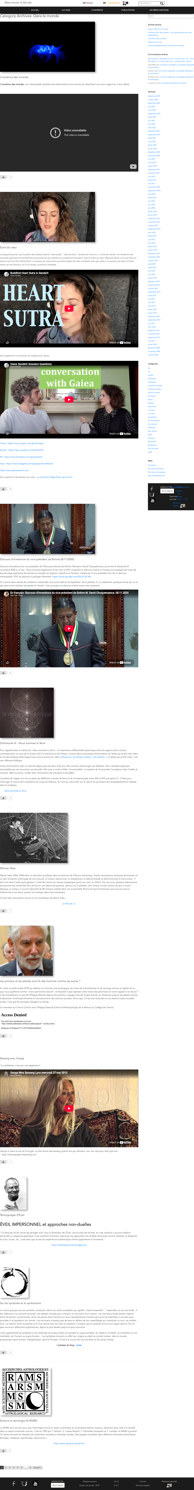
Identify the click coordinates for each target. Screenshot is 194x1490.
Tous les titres (153, 448)
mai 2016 (151, 204)
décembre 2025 (154, 96)
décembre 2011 (154, 330)
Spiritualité (152, 441)
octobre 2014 (153, 260)
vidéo (150, 452)
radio (150, 434)
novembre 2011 (154, 334)
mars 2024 (152, 110)
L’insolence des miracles (14, 77)
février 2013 (152, 309)
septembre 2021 (154, 134)
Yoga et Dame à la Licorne (158, 29)
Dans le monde (154, 392)
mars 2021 (152, 141)
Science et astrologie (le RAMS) (18, 1420)
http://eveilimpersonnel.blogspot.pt (69, 1244)
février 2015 (152, 246)
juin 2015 (151, 239)
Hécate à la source (155, 42)
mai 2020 (151, 159)
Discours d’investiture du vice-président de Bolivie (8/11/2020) (37, 559)
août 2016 (152, 194)
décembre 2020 (154, 152)
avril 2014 (151, 274)
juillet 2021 (152, 138)
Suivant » (37, 1467)
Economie (152, 396)
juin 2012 (151, 323)
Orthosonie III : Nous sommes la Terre (22, 743)
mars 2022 (152, 127)
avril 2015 (151, 243)
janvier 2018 (152, 166)
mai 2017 (151, 183)
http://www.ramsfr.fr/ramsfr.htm (69, 1443)
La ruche (151, 413)
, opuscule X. (54, 477)
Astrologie (152, 378)
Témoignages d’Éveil (12, 1215)
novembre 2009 (154, 351)
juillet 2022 (152, 117)
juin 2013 (151, 299)
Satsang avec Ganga (12, 1058)
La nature (151, 410)
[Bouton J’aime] (3, 177)
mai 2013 (151, 302)
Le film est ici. (69, 903)
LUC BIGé (66, 10)
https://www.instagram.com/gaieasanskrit (25, 463)
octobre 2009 (153, 355)
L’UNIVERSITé (97, 10)
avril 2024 (151, 106)
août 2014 (152, 264)
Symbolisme (152, 445)
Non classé (152, 431)
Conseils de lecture (155, 385)
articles (150, 375)
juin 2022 (151, 120)
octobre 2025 (153, 99)
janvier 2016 (152, 215)
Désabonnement (90, 1481)
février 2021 (152, 145)
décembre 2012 (154, 316)
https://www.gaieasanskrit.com (14, 470)
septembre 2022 (154, 113)
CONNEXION (113, 3)
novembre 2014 (154, 257)
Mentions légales (143, 1485)
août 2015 (152, 232)
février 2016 (152, 211)
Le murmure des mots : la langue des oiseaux (173, 61)
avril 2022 (151, 124)
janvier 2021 (152, 148)
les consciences (154, 420)
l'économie (152, 406)
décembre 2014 (154, 253)
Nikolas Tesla (7, 868)
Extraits (150, 403)
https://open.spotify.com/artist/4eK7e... (26, 450)
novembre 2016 (154, 187)
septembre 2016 (154, 190)
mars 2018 (152, 162)
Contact (186, 487)
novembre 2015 (154, 222)
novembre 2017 (154, 173)
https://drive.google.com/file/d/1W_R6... (72, 576)
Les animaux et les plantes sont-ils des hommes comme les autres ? (40, 981)
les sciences (152, 424)
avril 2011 (151, 341)
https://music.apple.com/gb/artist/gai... (26, 443)
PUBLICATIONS (128, 10)
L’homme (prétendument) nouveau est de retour (166, 45)
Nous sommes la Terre (15, 790)
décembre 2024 (154, 103)
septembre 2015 (154, 229)
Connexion (152, 465)
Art (149, 368)
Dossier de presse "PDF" (89, 1485)
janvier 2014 (152, 278)
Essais (150, 399)
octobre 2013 (153, 288)
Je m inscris (167, 491)
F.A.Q (179, 487)
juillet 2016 (152, 197)
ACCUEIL (35, 10)
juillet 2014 (152, 267)
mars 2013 (152, 306)
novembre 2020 (154, 155)
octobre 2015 (153, 225)
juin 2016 (151, 201)
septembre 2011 (154, 337)
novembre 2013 (154, 285)
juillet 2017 (152, 180)
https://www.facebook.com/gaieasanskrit (23, 456)
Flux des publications (156, 468)
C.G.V (185, 499)
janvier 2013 (152, 313)
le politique (152, 417)
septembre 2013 (154, 292)
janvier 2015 (152, 250)
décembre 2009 (154, 348)
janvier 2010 (152, 344)
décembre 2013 (154, 281)
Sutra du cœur (8, 247)
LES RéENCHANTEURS (159, 10)
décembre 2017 (154, 169)
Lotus (79, 1345)
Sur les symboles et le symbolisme (20, 1303)
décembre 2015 (154, 218)
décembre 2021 (154, 131)
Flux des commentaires (156, 472)
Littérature (152, 427)
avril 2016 (151, 208)
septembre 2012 (154, 320)
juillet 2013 (152, 295)
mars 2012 (152, 327)
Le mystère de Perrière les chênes (173, 83)
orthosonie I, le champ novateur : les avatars (82, 757)
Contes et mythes (154, 389)
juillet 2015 (152, 236)
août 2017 (152, 176)
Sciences (151, 438)
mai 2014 (151, 271)
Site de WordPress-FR (156, 475)
